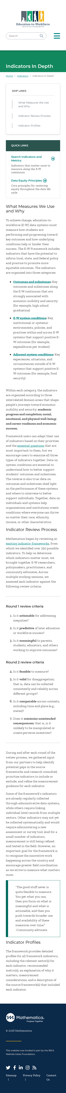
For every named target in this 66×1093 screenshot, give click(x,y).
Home (9, 75)
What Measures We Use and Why (33, 104)
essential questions (30, 446)
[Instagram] (28, 1067)
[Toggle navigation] (57, 35)
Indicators (22, 75)
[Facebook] (14, 1067)
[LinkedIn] (21, 1067)
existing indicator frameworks (27, 543)
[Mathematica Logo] (33, 1018)
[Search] (41, 36)
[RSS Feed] (34, 1067)
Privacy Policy (31, 1075)
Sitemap (11, 1075)
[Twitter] (8, 1067)
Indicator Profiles (29, 125)
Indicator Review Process (34, 116)
